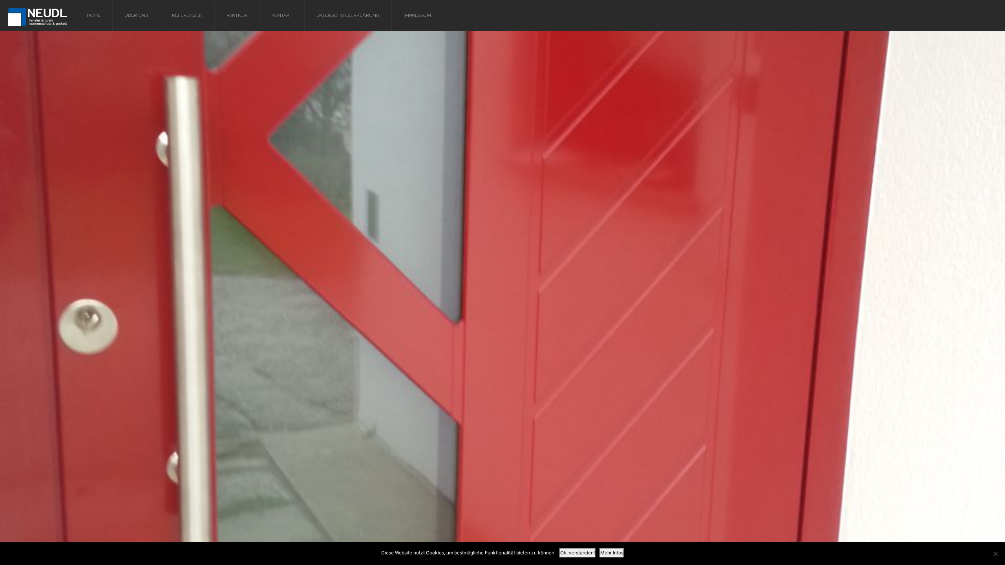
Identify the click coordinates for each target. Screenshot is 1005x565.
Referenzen (187, 15)
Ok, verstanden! (577, 553)
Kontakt (281, 15)
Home (93, 15)
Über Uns (136, 15)
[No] (995, 554)
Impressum (417, 15)
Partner (237, 15)
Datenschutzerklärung (348, 15)
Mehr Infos (611, 553)
